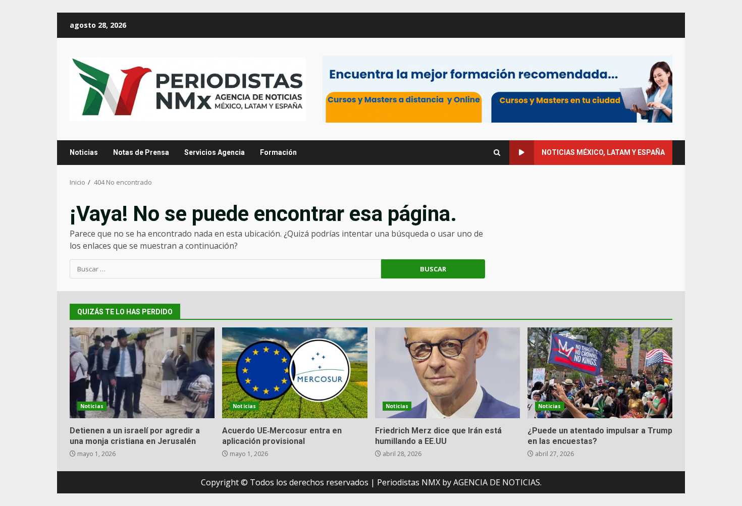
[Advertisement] (497, 88)
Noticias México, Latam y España (603, 152)
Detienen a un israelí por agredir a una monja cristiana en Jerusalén (142, 372)
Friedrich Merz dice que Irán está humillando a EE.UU (447, 372)
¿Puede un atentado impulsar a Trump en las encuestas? (599, 372)
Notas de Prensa (141, 152)
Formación (278, 152)
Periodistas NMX (408, 482)
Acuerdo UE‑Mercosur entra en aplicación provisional (294, 372)
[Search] (497, 152)
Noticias (84, 152)
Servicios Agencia (214, 152)
